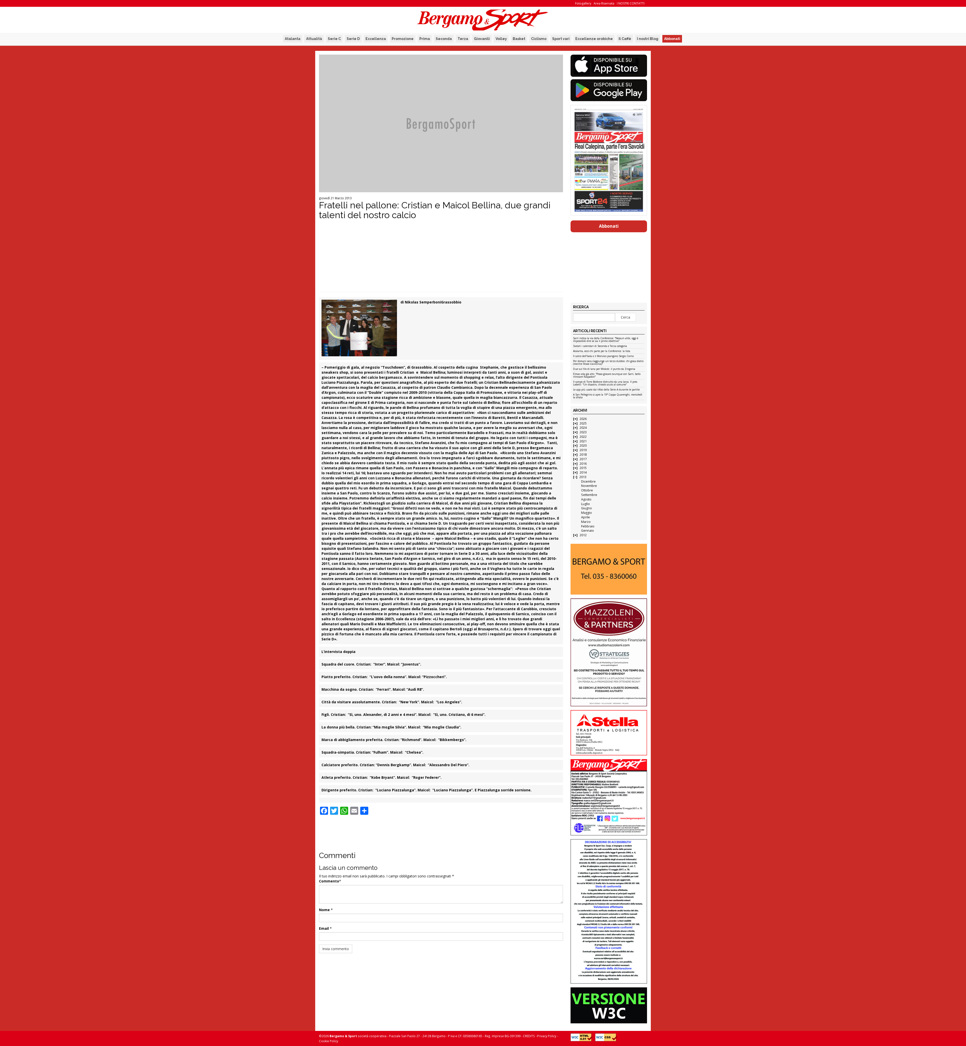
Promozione (403, 39)
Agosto (586, 499)
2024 (583, 427)
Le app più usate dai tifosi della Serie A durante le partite (606, 389)
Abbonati (672, 39)
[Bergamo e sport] (609, 569)
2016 (583, 463)
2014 (583, 472)
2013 (582, 477)
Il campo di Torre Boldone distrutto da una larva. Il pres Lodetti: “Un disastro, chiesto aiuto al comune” (605, 383)
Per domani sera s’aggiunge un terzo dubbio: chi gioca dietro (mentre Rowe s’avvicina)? (608, 363)
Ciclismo (538, 39)
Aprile (585, 517)
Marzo (586, 522)
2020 (583, 445)
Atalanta (292, 39)
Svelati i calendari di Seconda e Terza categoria (600, 346)
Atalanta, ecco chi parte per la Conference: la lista (601, 351)
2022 (583, 437)
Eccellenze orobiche (594, 39)
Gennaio (587, 530)
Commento (329, 881)
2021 (583, 441)
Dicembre (588, 481)
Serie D (353, 39)
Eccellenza (376, 39)
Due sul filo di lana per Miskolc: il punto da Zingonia (604, 369)
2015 (583, 468)
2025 (583, 423)
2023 (583, 432)
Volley (501, 39)
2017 (583, 459)
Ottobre (587, 490)
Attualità (314, 39)
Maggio (586, 513)
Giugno (586, 508)
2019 (583, 450)
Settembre (589, 495)
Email (324, 928)
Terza (463, 39)
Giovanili (482, 39)
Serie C (334, 39)
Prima (424, 39)
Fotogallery (583, 3)
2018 (583, 454)
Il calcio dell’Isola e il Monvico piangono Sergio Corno (603, 356)
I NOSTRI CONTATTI (631, 3)
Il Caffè (625, 39)
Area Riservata (604, 3)
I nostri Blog (647, 39)
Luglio (585, 504)
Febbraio (587, 526)
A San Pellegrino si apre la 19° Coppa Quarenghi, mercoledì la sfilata (607, 396)
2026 (583, 419)
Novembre (589, 486)
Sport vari (561, 39)
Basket (519, 39)
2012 (583, 535)
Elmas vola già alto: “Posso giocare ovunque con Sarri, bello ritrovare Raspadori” (606, 375)
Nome (324, 909)
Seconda (444, 39)
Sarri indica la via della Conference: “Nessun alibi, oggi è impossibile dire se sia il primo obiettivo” (605, 340)
